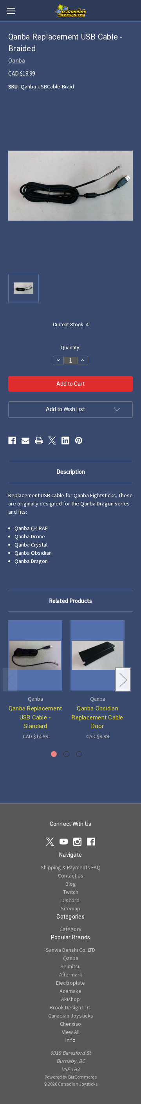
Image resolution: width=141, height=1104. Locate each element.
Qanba (70, 958)
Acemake (70, 990)
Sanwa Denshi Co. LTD (70, 949)
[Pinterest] (79, 440)
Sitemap (70, 908)
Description (70, 471)
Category (70, 929)
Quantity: (70, 348)
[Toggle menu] (11, 11)
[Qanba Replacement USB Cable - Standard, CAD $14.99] (35, 655)
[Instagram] (77, 842)
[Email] (25, 440)
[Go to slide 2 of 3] (66, 754)
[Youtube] (64, 842)
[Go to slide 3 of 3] (79, 754)
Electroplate (70, 982)
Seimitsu (70, 966)
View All (71, 1032)
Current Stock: (71, 324)
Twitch (70, 891)
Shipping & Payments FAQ (71, 867)
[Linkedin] (65, 440)
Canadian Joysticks (70, 1015)
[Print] (39, 440)
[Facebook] (12, 440)
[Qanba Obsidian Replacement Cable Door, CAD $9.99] (97, 655)
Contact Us (70, 875)
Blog (70, 883)
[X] (52, 440)
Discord (70, 900)
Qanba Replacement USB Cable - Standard (35, 717)
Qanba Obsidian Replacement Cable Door (97, 717)
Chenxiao (70, 1023)
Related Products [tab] (70, 600)
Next (123, 679)
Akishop (70, 999)
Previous (10, 679)
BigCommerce (82, 1077)
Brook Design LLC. (70, 1007)
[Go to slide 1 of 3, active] (54, 754)
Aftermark (70, 974)
